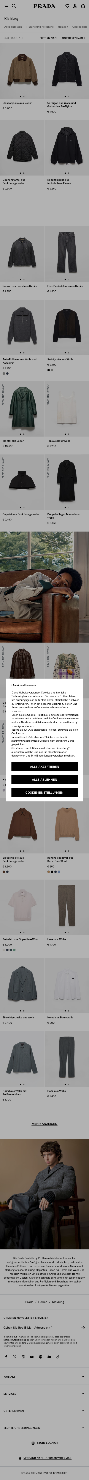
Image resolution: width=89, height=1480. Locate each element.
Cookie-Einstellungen (44, 793)
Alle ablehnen (44, 780)
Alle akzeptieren (44, 767)
